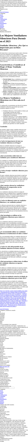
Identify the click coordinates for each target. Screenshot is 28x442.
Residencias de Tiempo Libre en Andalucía (10, 293)
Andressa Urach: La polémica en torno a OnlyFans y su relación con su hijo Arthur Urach (13, 295)
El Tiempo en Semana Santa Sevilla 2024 (13, 298)
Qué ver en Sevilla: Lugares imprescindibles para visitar (13, 291)
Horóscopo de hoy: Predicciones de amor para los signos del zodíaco (13, 305)
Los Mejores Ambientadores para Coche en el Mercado (13, 300)
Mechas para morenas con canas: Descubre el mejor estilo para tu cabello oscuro (12, 303)
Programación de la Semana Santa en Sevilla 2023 (13, 292)
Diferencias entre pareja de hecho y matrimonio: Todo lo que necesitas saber (13, 297)
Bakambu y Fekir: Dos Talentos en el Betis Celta (13, 301)
